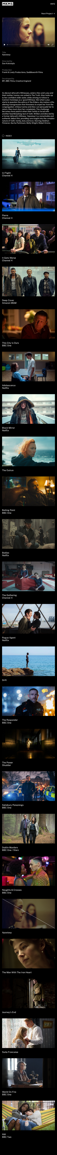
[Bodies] (28, 534)
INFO (52, 4)
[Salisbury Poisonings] (28, 786)
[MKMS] (7, 4)
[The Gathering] (28, 576)
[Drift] (28, 661)
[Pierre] (28, 196)
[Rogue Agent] (28, 619)
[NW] (28, 1115)
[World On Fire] (28, 1073)
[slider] (26, 44)
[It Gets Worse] (28, 239)
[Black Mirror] (28, 409)
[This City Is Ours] (28, 324)
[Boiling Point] (28, 491)
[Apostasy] (28, 913)
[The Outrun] (28, 451)
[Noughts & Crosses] (28, 871)
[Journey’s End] (28, 993)
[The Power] (28, 744)
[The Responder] (28, 701)
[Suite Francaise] (28, 1033)
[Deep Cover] (28, 281)
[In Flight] (28, 154)
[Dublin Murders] (28, 828)
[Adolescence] (28, 366)
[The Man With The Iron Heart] (28, 953)
